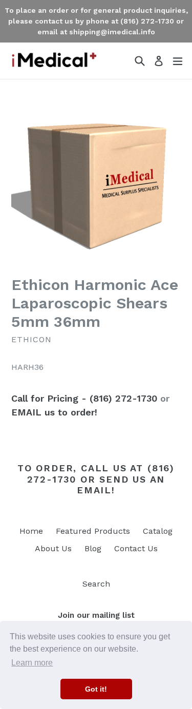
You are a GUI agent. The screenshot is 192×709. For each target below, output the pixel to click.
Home (31, 531)
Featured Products (93, 531)
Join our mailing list (96, 615)
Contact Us (136, 548)
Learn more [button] (32, 662)
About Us (53, 548)
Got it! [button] (96, 689)
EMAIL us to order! (54, 412)
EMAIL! (96, 490)
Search (96, 584)
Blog (92, 548)
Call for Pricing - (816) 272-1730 (84, 398)
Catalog (158, 531)
